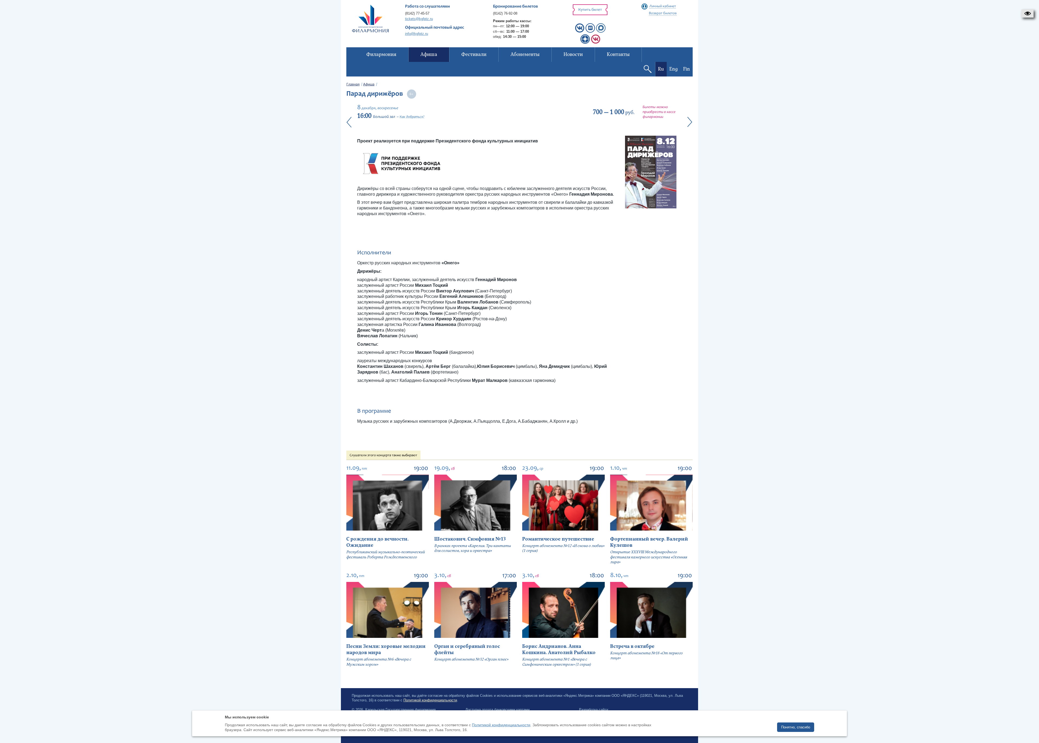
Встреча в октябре (632, 646)
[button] (1027, 13)
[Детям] (595, 43)
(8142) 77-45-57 (417, 13)
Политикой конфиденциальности (430, 700)
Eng (673, 69)
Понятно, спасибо (795, 727)
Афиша (368, 84)
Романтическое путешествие (558, 539)
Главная (353, 84)
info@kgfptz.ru (416, 34)
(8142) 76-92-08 (505, 13)
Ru (661, 69)
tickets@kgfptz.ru (419, 19)
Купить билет (590, 10)
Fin (686, 69)
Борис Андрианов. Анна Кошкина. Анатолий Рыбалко (559, 649)
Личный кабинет (662, 6)
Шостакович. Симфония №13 (470, 539)
